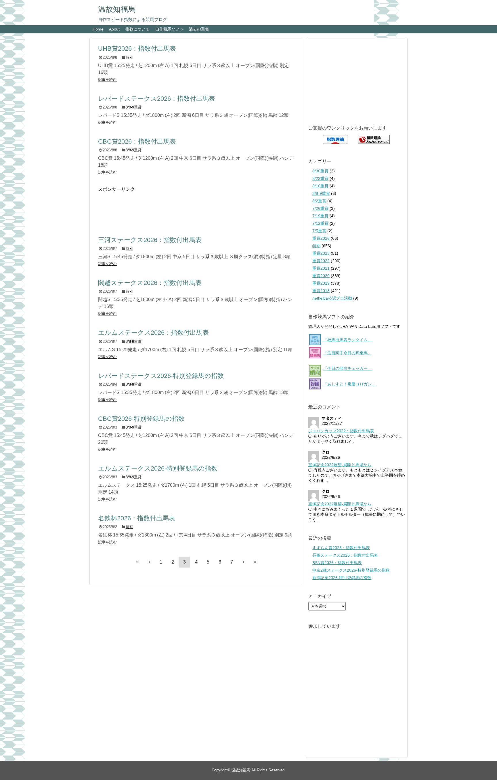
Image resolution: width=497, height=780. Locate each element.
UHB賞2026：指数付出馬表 (137, 48)
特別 (129, 57)
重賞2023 (321, 253)
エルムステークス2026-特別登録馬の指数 (157, 468)
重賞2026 (321, 238)
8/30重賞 (320, 171)
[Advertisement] (196, 208)
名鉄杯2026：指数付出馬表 (136, 518)
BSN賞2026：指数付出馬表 (337, 562)
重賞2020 (321, 275)
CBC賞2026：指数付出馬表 (137, 141)
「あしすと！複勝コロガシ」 (349, 384)
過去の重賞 (199, 29)
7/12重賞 (320, 223)
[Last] (255, 561)
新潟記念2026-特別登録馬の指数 (341, 577)
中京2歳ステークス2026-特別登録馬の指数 (351, 570)
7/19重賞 (320, 216)
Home (98, 29)
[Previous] (149, 561)
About (114, 29)
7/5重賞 (319, 231)
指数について (137, 29)
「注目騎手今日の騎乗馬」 (347, 353)
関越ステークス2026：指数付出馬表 (150, 282)
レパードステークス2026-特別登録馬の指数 (161, 375)
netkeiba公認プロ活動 (332, 298)
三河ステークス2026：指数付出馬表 (150, 239)
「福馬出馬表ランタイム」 (347, 340)
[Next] (243, 561)
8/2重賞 (319, 201)
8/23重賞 (320, 178)
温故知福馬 (116, 9)
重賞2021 (321, 268)
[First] (137, 561)
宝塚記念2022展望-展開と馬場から (339, 465)
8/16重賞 (320, 186)
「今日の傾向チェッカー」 (347, 368)
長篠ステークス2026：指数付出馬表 (345, 555)
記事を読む (107, 79)
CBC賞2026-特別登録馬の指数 (141, 418)
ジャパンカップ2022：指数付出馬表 (341, 431)
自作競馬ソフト (169, 29)
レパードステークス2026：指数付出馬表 (156, 98)
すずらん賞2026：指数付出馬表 (341, 547)
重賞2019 (321, 283)
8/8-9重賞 (134, 107)
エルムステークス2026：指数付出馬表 (153, 332)
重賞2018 (321, 290)
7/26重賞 (320, 208)
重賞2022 (321, 260)
